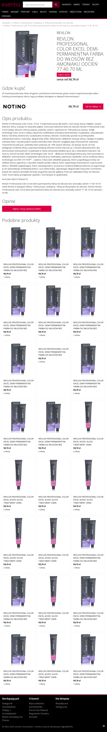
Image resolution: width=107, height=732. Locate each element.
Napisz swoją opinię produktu (27, 208)
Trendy (86, 4)
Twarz (5, 11)
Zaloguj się (61, 706)
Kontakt (33, 716)
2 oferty (6, 393)
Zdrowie (6, 16)
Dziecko (63, 11)
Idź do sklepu (92, 106)
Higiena (53, 11)
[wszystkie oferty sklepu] (14, 106)
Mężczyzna (76, 11)
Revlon (63, 32)
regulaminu (67, 726)
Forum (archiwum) (38, 710)
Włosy (43, 11)
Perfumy (25, 11)
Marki (77, 4)
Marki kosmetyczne (12, 716)
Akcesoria (89, 11)
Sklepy (95, 4)
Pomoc (5, 720)
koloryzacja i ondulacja (32, 22)
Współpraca (62, 703)
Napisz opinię (64, 74)
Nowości (66, 4)
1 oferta (6, 277)
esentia (11, 4)
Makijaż (15, 11)
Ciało (35, 11)
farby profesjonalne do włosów (59, 22)
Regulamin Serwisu (39, 713)
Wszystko (6, 22)
